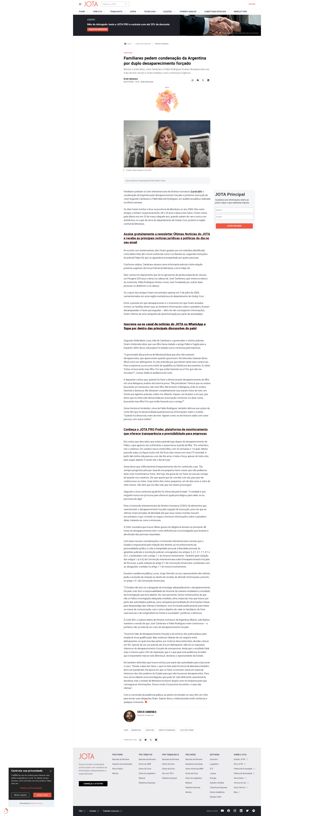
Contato (92, 811)
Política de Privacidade (243, 769)
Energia (213, 778)
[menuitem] (83, 11)
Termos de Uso (240, 783)
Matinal (142, 778)
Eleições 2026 (215, 797)
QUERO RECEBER (234, 226)
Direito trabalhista (217, 792)
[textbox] (113, 4)
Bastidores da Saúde (194, 764)
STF (211, 769)
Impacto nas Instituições (122, 764)
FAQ (81, 811)
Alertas (115, 773)
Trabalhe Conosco (111, 811)
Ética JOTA (238, 764)
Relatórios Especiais (147, 783)
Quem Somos (239, 787)
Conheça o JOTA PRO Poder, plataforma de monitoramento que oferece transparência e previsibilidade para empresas (166, 431)
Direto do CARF (145, 764)
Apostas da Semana (120, 759)
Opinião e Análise (217, 783)
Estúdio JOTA (239, 759)
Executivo (214, 759)
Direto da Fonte (168, 769)
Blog (235, 792)
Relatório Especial (169, 778)
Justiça (213, 773)
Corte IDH (196, 191)
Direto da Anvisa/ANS (194, 769)
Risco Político (117, 769)
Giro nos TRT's (168, 773)
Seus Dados (239, 778)
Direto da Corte (145, 769)
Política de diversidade (243, 773)
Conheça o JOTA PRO (93, 784)
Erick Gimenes (131, 79)
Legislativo (214, 764)
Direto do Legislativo (147, 773)
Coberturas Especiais (218, 787)
